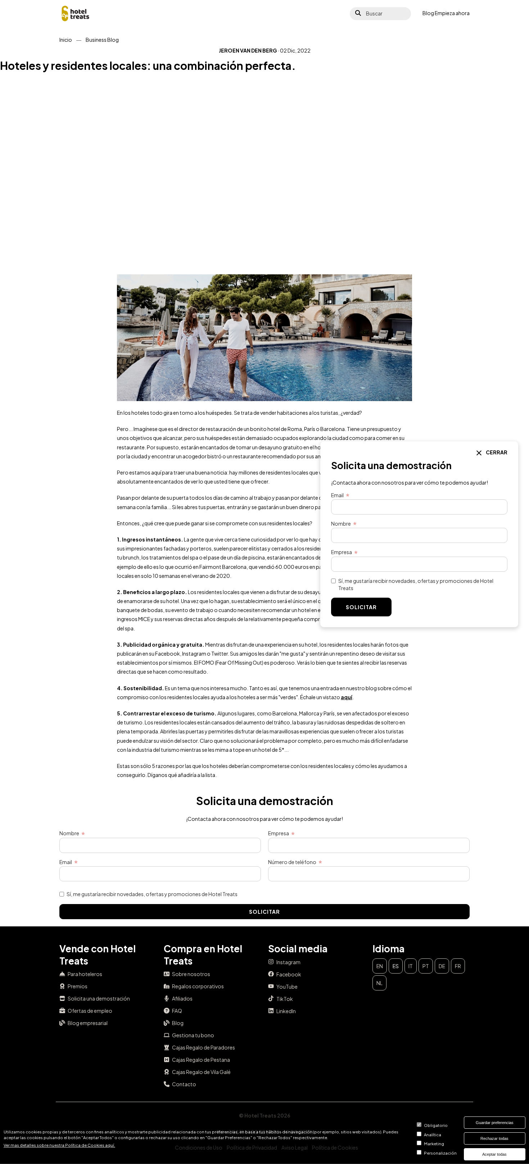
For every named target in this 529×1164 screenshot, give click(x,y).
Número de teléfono (292, 862)
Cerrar (496, 452)
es (396, 966)
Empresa (278, 833)
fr (458, 966)
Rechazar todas (494, 1138)
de (442, 966)
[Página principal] (75, 13)
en (379, 966)
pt (425, 966)
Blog (428, 13)
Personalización (440, 1153)
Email (65, 862)
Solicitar (264, 911)
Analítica (432, 1134)
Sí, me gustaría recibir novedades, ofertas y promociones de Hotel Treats (152, 894)
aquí (346, 697)
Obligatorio (436, 1125)
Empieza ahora (452, 13)
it (410, 966)
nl (379, 983)
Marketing (434, 1143)
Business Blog (102, 39)
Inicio (65, 39)
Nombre (69, 833)
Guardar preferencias (495, 1122)
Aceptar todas (494, 1154)
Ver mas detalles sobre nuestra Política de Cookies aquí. (59, 1144)
